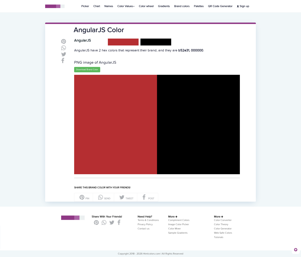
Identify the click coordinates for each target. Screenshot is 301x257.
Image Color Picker (178, 224)
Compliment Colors (178, 220)
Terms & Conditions (148, 220)
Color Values (125, 6)
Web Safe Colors (223, 232)
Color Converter (223, 220)
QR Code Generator (220, 6)
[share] (63, 49)
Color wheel (146, 6)
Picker (85, 6)
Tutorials (218, 237)
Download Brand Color (87, 69)
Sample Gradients (177, 232)
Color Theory (221, 224)
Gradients (164, 6)
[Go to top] (296, 249)
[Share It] (62, 62)
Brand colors (182, 6)
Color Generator (223, 228)
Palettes (199, 6)
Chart (96, 6)
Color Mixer (174, 228)
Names (108, 6)
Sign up (244, 6)
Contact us (143, 228)
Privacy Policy (145, 224)
